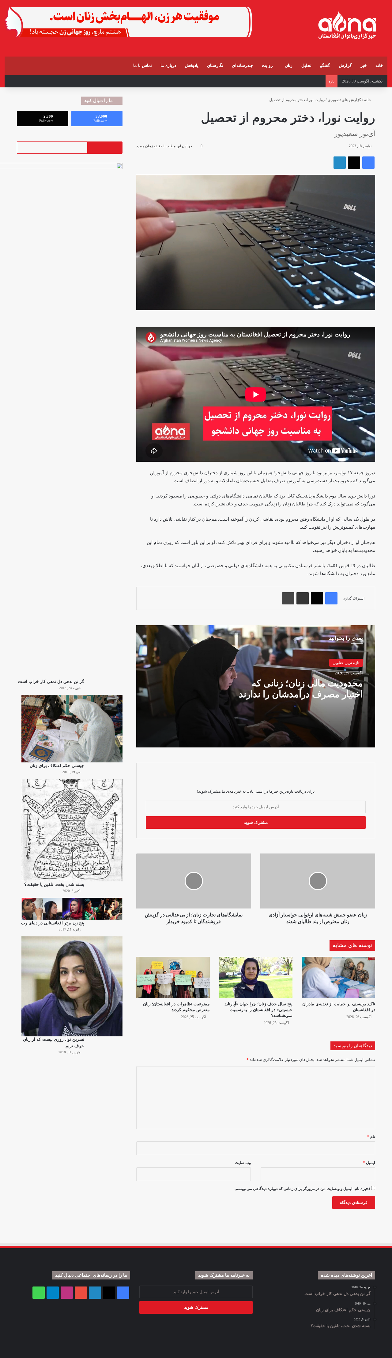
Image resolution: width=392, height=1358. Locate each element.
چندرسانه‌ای (242, 65)
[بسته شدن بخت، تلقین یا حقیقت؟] (72, 830)
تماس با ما (142, 65)
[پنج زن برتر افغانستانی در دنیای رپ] (72, 909)
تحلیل (306, 65)
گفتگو (325, 65)
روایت (267, 65)
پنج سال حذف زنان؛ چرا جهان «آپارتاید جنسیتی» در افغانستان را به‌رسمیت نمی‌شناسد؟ (258, 1010)
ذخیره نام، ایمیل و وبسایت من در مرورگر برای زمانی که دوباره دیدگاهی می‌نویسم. (302, 1188)
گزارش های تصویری (344, 99)
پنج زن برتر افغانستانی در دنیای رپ (52, 923)
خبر (363, 65)
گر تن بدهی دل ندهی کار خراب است (51, 681)
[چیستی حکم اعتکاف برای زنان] (72, 728)
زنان (288, 65)
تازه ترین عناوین (346, 662)
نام (371, 1136)
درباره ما (168, 65)
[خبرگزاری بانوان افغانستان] (346, 25)
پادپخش (191, 65)
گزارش (345, 65)
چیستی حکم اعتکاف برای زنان (57, 765)
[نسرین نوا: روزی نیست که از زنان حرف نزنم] (72, 986)
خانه (379, 65)
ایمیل (369, 1162)
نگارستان (215, 65)
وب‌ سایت (243, 1162)
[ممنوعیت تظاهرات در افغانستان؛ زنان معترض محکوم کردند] (173, 977)
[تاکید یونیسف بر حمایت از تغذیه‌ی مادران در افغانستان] (338, 977)
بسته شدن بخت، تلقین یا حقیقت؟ (54, 884)
